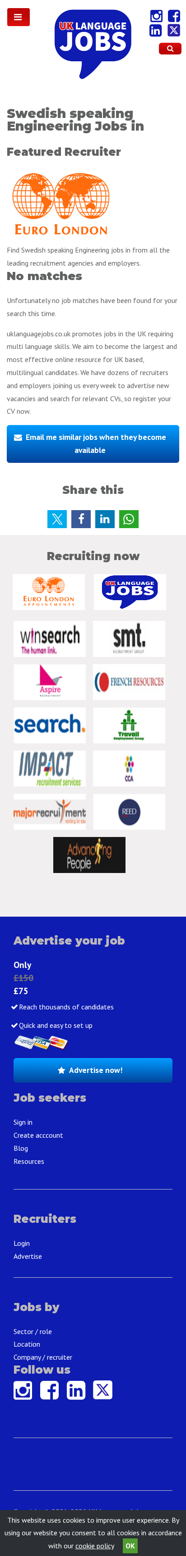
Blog (21, 1148)
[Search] (170, 48)
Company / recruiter (43, 1357)
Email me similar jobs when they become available (96, 443)
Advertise (28, 1256)
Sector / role (33, 1331)
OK (130, 1545)
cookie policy (94, 1545)
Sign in (23, 1121)
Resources (29, 1161)
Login (22, 1243)
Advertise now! (95, 1070)
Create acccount (38, 1135)
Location (27, 1343)
